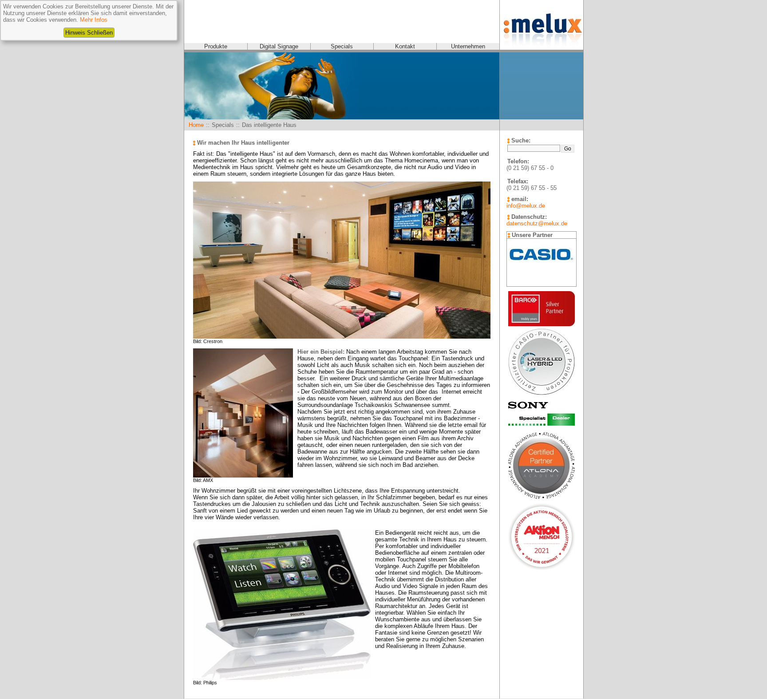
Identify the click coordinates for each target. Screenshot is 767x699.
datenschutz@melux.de (536, 223)
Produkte (215, 46)
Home (196, 125)
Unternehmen (468, 46)
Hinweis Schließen (89, 32)
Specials (342, 46)
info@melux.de (525, 205)
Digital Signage (279, 46)
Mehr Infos (93, 19)
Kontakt (405, 46)
